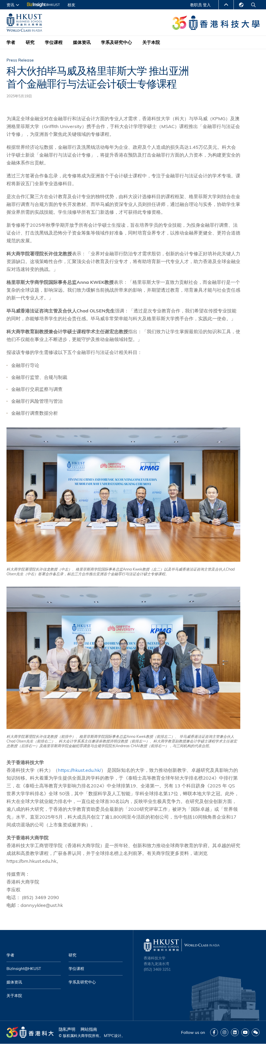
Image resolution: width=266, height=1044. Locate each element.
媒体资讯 (82, 42)
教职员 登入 (200, 4)
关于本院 (151, 42)
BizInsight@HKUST (23, 968)
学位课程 (54, 42)
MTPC (109, 1035)
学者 (10, 42)
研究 (30, 42)
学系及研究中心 (116, 42)
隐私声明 (67, 1029)
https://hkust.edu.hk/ (79, 770)
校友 (71, 4)
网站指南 (89, 1029)
